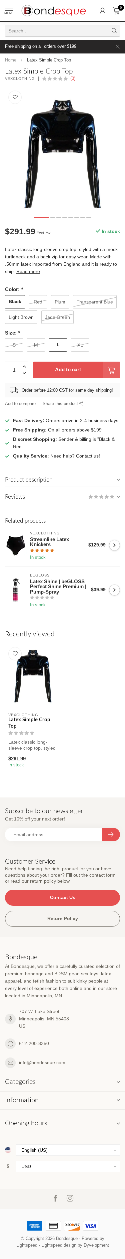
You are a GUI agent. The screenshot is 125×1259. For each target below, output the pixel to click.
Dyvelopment (96, 1245)
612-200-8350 (34, 1043)
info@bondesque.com (42, 1062)
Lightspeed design (58, 1245)
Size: (12, 333)
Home (10, 59)
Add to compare (20, 403)
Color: (14, 289)
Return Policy (62, 918)
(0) (72, 78)
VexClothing (20, 79)
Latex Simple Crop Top (49, 59)
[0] (116, 10)
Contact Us (62, 897)
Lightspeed (26, 1245)
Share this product (61, 403)
